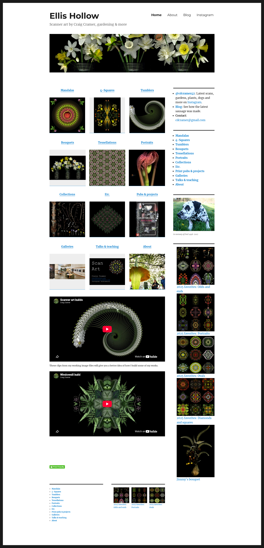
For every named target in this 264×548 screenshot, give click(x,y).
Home (156, 15)
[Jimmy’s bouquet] (196, 451)
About (172, 15)
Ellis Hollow (74, 16)
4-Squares (107, 90)
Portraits (147, 142)
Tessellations (107, 142)
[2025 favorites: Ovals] (196, 355)
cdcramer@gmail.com (190, 120)
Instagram (205, 15)
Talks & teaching (107, 246)
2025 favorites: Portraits (193, 333)
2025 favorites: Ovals (191, 376)
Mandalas (67, 90)
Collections (67, 194)
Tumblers (147, 90)
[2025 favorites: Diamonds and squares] (196, 397)
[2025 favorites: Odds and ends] (196, 266)
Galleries (67, 246)
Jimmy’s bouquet (188, 479)
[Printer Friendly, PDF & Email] (57, 467)
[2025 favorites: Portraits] (196, 312)
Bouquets (67, 142)
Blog (187, 15)
